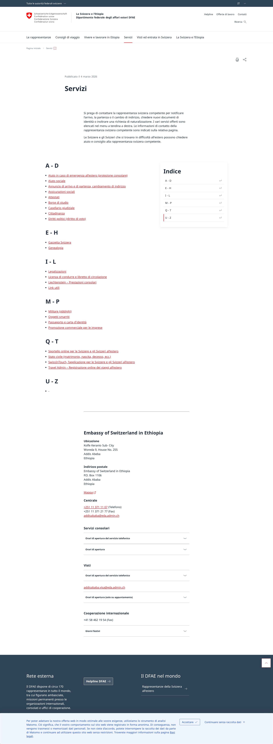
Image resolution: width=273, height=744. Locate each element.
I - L (167, 195)
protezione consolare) (113, 175)
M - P (168, 203)
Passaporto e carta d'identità (67, 322)
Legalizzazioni (57, 271)
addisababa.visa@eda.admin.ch (104, 587)
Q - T (168, 210)
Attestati (53, 197)
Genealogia (55, 248)
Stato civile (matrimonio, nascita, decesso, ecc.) (79, 357)
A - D (168, 180)
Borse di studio (58, 202)
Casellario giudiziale (61, 208)
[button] (38, 37)
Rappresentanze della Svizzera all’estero (162, 689)
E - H (168, 188)
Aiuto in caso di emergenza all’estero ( (73, 175)
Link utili (53, 288)
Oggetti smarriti (59, 317)
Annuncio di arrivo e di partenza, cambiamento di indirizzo (87, 186)
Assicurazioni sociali (61, 192)
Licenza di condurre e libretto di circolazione (77, 277)
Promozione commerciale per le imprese (75, 327)
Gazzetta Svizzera (59, 242)
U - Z (168, 217)
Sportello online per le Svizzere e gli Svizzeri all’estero (83, 351)
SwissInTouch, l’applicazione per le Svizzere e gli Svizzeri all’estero (91, 362)
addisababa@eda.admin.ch (101, 516)
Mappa (88, 492)
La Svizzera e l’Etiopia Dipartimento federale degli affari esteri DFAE (105, 15)
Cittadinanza (56, 213)
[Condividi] (244, 59)
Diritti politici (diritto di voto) (67, 219)
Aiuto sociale (56, 181)
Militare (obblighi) (60, 311)
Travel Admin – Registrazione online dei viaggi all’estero (85, 367)
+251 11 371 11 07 (95, 507)
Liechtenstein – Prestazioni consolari (72, 282)
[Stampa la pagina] (237, 59)
